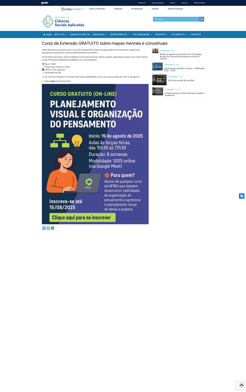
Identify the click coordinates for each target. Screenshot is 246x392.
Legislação (184, 3)
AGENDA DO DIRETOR (80, 34)
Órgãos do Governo (199, 3)
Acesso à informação (158, 3)
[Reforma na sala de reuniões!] (159, 80)
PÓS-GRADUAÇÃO (141, 34)
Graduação (118, 9)
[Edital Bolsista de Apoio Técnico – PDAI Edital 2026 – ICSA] (157, 66)
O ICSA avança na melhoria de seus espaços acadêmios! (184, 94)
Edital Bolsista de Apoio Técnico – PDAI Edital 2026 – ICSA (184, 69)
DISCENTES (160, 34)
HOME (49, 34)
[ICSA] (63, 21)
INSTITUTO (59, 34)
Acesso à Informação (97, 9)
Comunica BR (141, 3)
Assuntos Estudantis (175, 9)
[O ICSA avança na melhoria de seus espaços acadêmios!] (157, 91)
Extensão (155, 9)
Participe (172, 3)
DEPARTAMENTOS (118, 34)
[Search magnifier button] (201, 19)
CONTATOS (195, 34)
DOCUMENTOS (178, 34)
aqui (53, 81)
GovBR (44, 3)
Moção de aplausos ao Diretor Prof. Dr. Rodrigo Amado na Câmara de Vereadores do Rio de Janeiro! (180, 56)
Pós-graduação (137, 9)
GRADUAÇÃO (99, 34)
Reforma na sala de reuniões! (181, 80)
